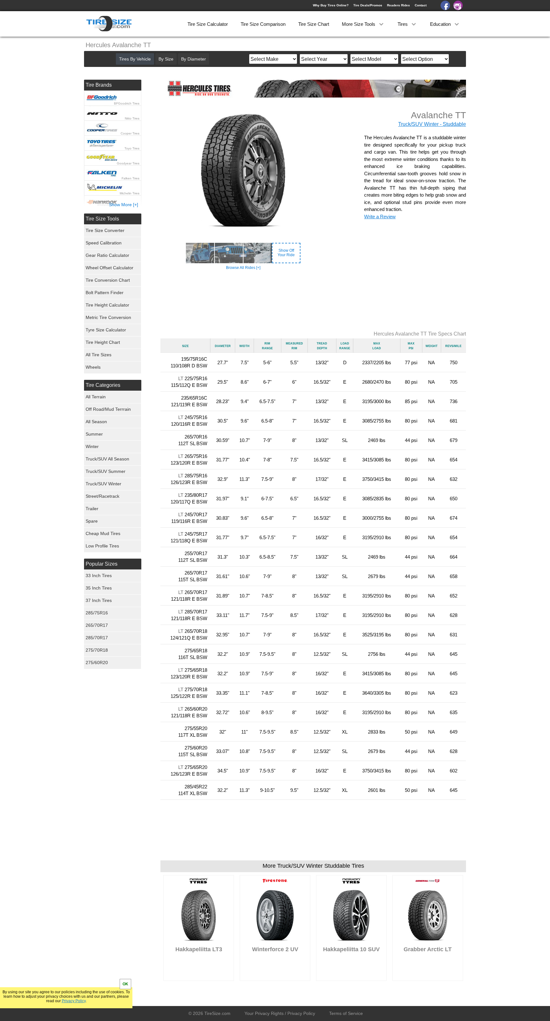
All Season (96, 421)
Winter (92, 446)
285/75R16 (97, 612)
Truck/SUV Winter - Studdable (432, 124)
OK (125, 984)
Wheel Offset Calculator (109, 267)
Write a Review (380, 216)
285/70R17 (97, 637)
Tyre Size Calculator (106, 329)
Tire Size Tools (102, 218)
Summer (94, 434)
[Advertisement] (313, 300)
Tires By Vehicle (135, 59)
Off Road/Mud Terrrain (108, 409)
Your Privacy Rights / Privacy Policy (279, 1013)
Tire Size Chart (313, 24)
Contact (421, 5)
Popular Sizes (101, 564)
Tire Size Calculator (207, 24)
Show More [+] (123, 204)
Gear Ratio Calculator (107, 255)
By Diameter (193, 59)
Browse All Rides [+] (243, 267)
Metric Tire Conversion (108, 317)
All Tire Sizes (98, 354)
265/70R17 (97, 625)
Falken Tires (130, 178)
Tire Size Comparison (263, 24)
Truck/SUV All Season (107, 458)
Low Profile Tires (102, 545)
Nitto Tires (132, 118)
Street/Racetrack (102, 496)
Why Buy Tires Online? (331, 5)
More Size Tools (359, 24)
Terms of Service (346, 1013)
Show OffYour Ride (286, 252)
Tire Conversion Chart (108, 280)
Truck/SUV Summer (105, 471)
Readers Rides (398, 5)
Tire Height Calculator (107, 305)
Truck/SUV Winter (103, 483)
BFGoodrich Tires (126, 103)
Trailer (92, 508)
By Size (166, 59)
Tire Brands (99, 85)
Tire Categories (103, 385)
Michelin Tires (129, 193)
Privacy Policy (74, 1001)
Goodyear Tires (128, 163)
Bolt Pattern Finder (104, 292)
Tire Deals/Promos (367, 5)
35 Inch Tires (99, 587)
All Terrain (96, 396)
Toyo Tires (131, 148)
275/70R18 (97, 650)
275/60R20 (97, 662)
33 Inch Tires (99, 575)
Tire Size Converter (105, 230)
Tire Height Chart (103, 342)
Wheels (93, 367)
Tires (403, 24)
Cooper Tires (130, 133)
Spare (92, 521)
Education (441, 24)
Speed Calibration (104, 242)
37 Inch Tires (99, 600)
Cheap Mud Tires (103, 533)
